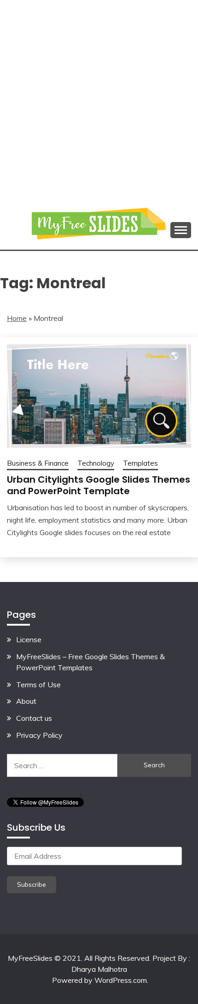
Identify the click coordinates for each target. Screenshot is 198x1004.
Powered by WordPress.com (99, 980)
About (26, 701)
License (28, 639)
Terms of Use (38, 684)
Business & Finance (38, 463)
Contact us (34, 718)
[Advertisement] (99, 99)
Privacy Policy (39, 735)
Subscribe (31, 884)
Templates (140, 463)
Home (17, 318)
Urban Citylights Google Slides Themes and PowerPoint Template (98, 485)
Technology (95, 463)
